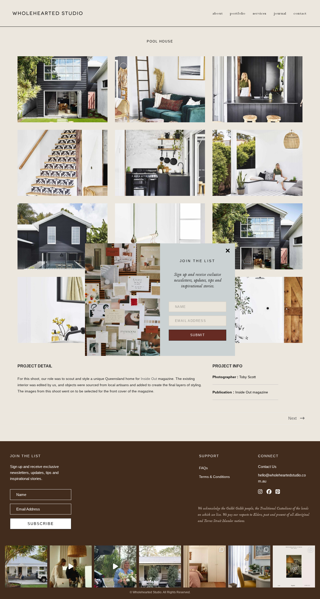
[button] (197, 335)
